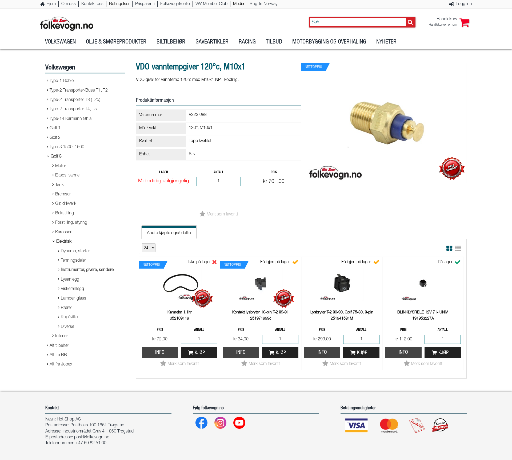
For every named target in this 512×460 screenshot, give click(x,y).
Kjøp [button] (200, 353)
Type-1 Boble (62, 81)
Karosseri (63, 232)
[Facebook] (202, 424)
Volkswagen (60, 42)
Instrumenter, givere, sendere (87, 270)
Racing (247, 42)
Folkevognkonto (175, 4)
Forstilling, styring (71, 223)
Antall (219, 172)
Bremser (63, 194)
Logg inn (464, 4)
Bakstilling (64, 213)
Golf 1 (55, 128)
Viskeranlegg (72, 289)
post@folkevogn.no (91, 437)
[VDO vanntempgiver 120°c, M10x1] (387, 188)
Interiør (61, 336)
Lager (163, 172)
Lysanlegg (70, 280)
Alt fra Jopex (61, 365)
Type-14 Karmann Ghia (70, 119)
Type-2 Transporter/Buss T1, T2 (79, 91)
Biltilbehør (171, 42)
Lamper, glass (73, 299)
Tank (59, 185)
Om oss (68, 4)
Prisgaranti (145, 4)
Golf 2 (55, 138)
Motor (60, 166)
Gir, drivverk (65, 204)
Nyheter (386, 42)
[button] (449, 22)
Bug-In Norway (263, 4)
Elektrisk (63, 242)
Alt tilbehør (59, 346)
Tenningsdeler (73, 261)
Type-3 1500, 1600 (67, 147)
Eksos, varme (67, 176)
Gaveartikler (212, 42)
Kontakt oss (92, 4)
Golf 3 (56, 157)
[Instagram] (221, 424)
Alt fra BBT (59, 355)
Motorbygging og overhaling (329, 42)
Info (160, 352)
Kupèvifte (69, 317)
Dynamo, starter (75, 251)
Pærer (66, 308)
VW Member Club (211, 4)
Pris (274, 172)
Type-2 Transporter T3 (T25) (75, 100)
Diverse (67, 327)
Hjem (51, 4)
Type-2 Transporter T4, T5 (73, 109)
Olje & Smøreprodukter (116, 42)
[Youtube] (240, 424)
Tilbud (274, 42)
